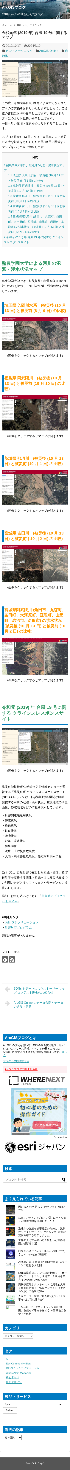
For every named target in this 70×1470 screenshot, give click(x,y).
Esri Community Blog (18, 1363)
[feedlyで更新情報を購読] (5, 959)
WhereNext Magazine (19, 1372)
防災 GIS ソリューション (21, 922)
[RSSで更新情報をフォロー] (12, 959)
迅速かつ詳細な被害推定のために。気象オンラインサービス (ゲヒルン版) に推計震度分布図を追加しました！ (42, 1232)
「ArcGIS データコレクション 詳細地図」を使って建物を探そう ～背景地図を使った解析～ (42, 1310)
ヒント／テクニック (19, 50)
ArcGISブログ (14, 7)
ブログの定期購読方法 (16, 1061)
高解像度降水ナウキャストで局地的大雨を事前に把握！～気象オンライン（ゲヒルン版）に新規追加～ (41, 1288)
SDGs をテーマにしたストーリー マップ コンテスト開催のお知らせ (39, 990)
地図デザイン (14, 1382)
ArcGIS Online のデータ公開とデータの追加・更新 (38, 1004)
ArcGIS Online (48, 50)
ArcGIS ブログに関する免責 (21, 1069)
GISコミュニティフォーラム (22, 1368)
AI (7, 1359)
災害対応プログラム (18, 927)
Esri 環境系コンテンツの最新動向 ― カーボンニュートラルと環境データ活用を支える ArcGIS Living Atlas (42, 1276)
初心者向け (12, 1377)
